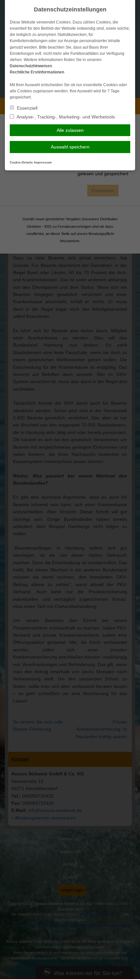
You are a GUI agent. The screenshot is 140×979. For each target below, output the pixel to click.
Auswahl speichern (70, 146)
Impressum (43, 162)
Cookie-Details (21, 162)
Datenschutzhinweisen (31, 66)
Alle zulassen (70, 130)
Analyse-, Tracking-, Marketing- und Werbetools (65, 116)
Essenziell (26, 108)
